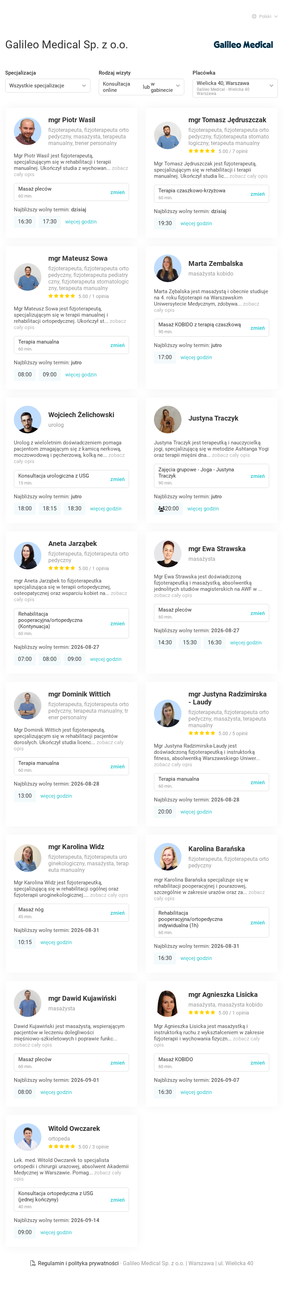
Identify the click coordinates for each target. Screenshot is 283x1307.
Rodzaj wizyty (114, 73)
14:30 (165, 642)
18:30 (74, 508)
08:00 (25, 374)
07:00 (25, 659)
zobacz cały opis (249, 176)
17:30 (50, 221)
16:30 (25, 221)
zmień (117, 192)
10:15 (25, 942)
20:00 (172, 508)
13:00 (25, 795)
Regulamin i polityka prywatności (78, 1263)
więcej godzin (81, 222)
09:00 (50, 374)
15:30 (190, 642)
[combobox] (47, 86)
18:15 (50, 508)
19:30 (165, 223)
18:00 (25, 508)
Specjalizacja (20, 73)
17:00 (165, 357)
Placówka (204, 73)
